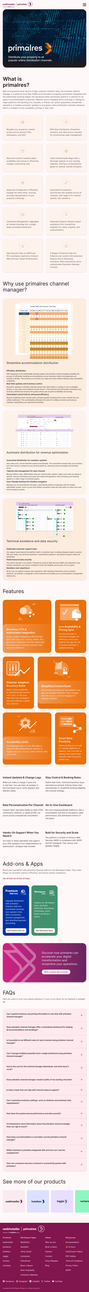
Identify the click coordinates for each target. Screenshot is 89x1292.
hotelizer (6, 1251)
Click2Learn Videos (74, 1251)
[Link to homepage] (23, 1229)
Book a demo (51, 1247)
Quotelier (25, 1247)
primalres (7, 1247)
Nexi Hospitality (28, 1270)
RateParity (25, 1242)
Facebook (10, 1281)
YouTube (58, 1281)
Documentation (72, 1242)
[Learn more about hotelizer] (38, 1201)
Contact (48, 1256)
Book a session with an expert (56, 972)
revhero (6, 1261)
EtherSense (25, 1261)
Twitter (47, 1281)
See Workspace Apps (44, 930)
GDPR (68, 1270)
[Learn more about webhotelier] (14, 1201)
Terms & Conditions (74, 1261)
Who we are (50, 1242)
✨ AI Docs (70, 1247)
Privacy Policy (72, 1265)
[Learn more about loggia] (62, 1201)
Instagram (23, 1281)
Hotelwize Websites (29, 1275)
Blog (47, 1265)
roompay (7, 1265)
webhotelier (8, 1242)
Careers (48, 1251)
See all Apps (24, 878)
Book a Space (27, 1265)
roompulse (25, 1256)
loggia (5, 1256)
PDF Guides (71, 1256)
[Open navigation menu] (84, 4)
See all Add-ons (10, 878)
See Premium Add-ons (15, 930)
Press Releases (51, 1261)
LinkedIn (36, 1281)
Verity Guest (26, 1251)
